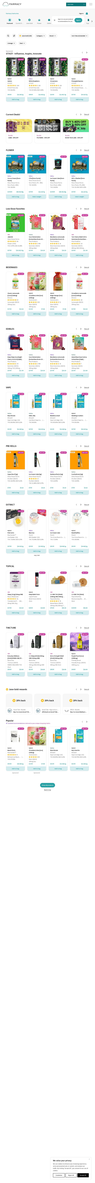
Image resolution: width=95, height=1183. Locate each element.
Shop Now (70, 4)
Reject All (71, 1175)
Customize (59, 1175)
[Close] (89, 1159)
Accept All (83, 1175)
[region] (70, 1168)
